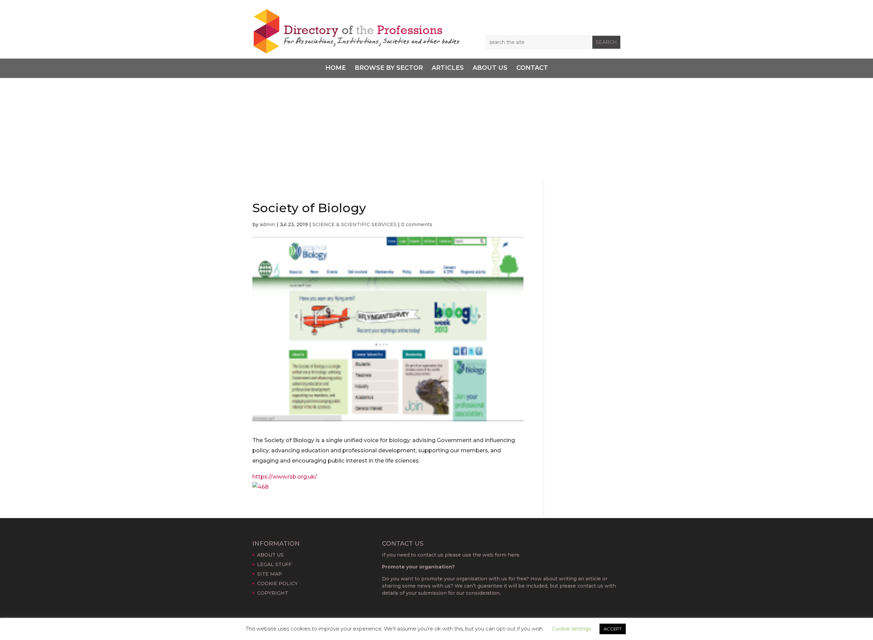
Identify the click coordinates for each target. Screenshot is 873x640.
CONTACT (532, 68)
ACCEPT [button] (613, 628)
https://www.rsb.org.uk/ (284, 476)
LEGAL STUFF (274, 564)
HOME (335, 68)
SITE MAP (269, 574)
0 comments (416, 224)
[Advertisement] (436, 129)
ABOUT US (490, 68)
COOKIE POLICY (277, 583)
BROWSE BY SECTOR (389, 68)
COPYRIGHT (272, 593)
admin (267, 224)
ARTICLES (448, 68)
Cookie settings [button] (571, 628)
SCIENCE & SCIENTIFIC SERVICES (354, 224)
